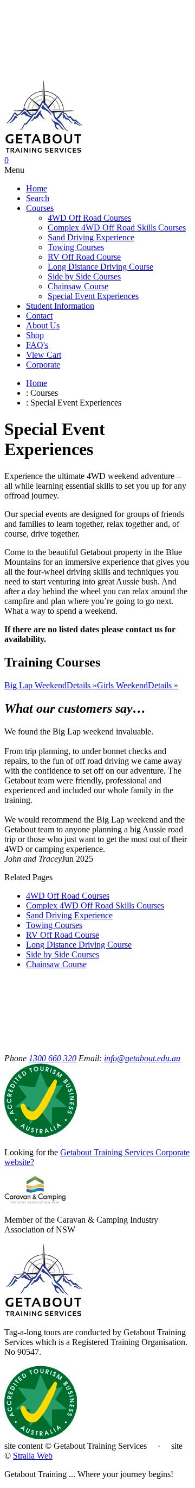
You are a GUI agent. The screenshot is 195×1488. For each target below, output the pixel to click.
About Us (43, 325)
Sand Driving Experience (91, 237)
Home (36, 188)
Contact (39, 315)
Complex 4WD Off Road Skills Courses (117, 227)
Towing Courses (76, 247)
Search (37, 198)
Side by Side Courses (84, 276)
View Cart (43, 354)
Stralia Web (33, 1455)
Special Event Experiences (93, 296)
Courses (40, 208)
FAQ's (37, 345)
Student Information (60, 305)
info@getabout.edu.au (142, 1058)
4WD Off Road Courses (89, 217)
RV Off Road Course (84, 257)
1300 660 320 (52, 1058)
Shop (35, 335)
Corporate (43, 364)
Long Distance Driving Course (100, 266)
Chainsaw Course (78, 286)
